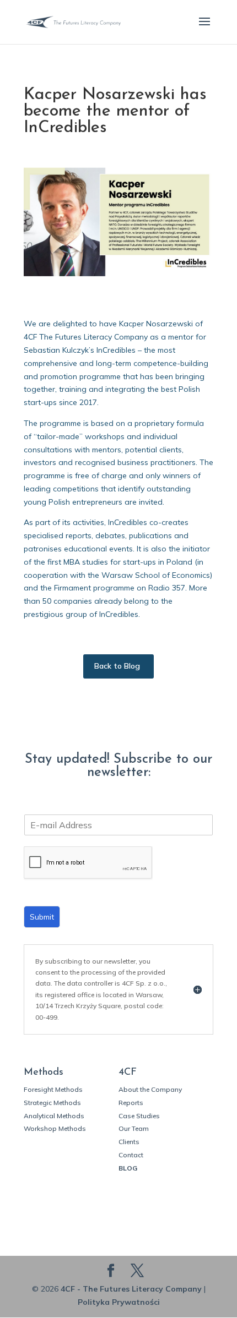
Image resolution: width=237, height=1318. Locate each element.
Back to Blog (117, 666)
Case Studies (139, 1116)
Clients (128, 1141)
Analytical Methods (54, 1116)
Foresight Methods (53, 1089)
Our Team (133, 1128)
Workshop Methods (55, 1128)
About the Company (150, 1089)
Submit (42, 917)
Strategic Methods (52, 1102)
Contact (130, 1155)
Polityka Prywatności (119, 1302)
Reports (130, 1102)
